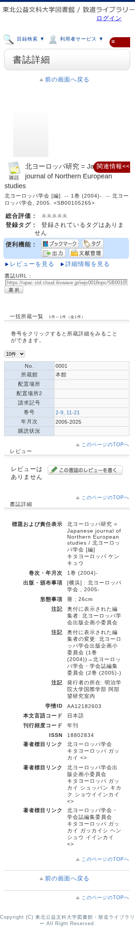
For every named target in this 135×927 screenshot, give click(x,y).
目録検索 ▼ (30, 39)
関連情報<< (113, 166)
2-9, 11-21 (68, 412)
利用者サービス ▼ (81, 39)
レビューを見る (32, 264)
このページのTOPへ (105, 444)
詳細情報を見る (87, 264)
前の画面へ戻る (67, 79)
